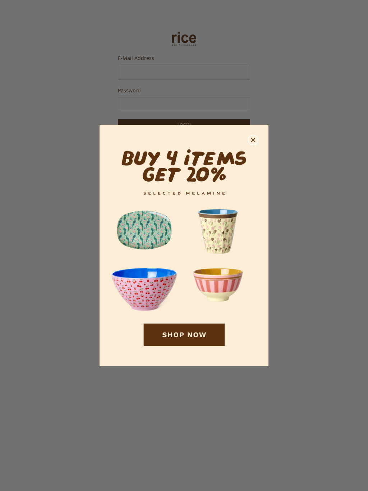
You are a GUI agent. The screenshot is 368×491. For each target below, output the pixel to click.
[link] (184, 246)
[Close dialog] (253, 140)
